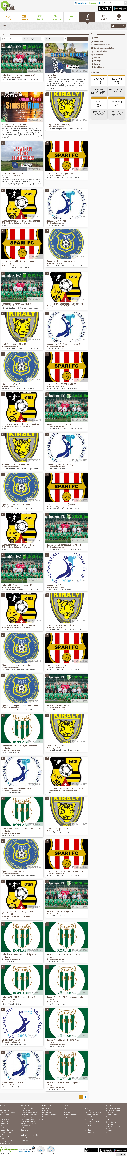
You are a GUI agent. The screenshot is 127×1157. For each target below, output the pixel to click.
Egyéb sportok (89, 1123)
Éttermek (45, 1110)
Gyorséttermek (47, 1112)
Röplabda (88, 1130)
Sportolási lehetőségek (113, 1110)
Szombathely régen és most (30, 1121)
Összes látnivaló (26, 1130)
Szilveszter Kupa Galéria (92, 1115)
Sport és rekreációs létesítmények (91, 1118)
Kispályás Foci (89, 1110)
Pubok (44, 1117)
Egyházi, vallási (4, 1136)
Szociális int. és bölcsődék (114, 1126)
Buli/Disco (3, 1128)
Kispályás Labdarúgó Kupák (93, 1112)
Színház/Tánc (4, 1119)
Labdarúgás (88, 1128)
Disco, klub (109, 1112)
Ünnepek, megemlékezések (8, 1141)
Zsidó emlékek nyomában (29, 1117)
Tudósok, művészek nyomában (31, 1119)
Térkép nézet (119, 26)
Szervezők (24, 1138)
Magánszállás (68, 1112)
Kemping (66, 1117)
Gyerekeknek (4, 1123)
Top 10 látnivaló (26, 1110)
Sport (3, 26)
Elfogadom (121, 1154)
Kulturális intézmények (113, 1108)
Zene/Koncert (4, 1115)
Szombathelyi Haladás (92, 1121)
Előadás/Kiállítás (5, 1121)
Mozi (1, 1117)
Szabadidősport (90, 1132)
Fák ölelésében (25, 1125)
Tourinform (109, 1124)
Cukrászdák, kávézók (49, 1115)
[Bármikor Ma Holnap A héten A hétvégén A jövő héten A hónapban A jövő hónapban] (55, 38)
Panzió (66, 1110)
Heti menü (45, 1108)
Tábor (2, 1134)
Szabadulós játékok (112, 1115)
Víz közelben (25, 1128)
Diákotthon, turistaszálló (71, 1115)
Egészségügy (110, 1128)
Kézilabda (88, 1125)
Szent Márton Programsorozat (9, 1112)
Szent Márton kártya (112, 1122)
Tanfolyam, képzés (6, 1132)
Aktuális (2, 1108)
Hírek (86, 1108)
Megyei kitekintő (5, 1143)
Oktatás (108, 1133)
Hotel (65, 1108)
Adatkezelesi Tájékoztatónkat (73, 1154)
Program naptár (5, 1110)
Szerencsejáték (110, 1117)
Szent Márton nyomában (29, 1115)
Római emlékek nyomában (29, 1112)
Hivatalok (109, 1131)
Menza (44, 1119)
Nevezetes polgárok (27, 1108)
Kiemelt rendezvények (6, 1130)
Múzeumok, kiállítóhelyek (29, 1123)
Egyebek (2, 1139)
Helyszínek (24, 1140)
